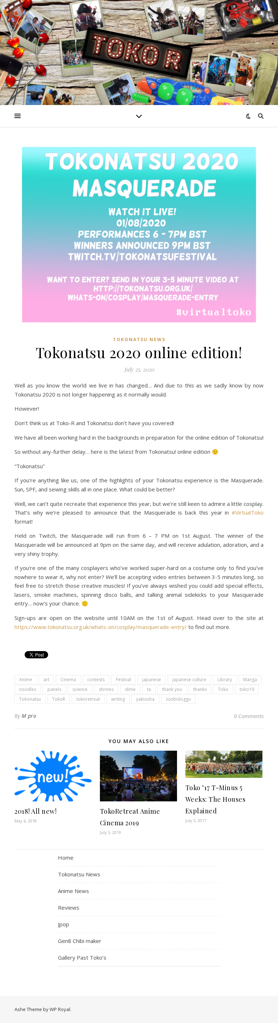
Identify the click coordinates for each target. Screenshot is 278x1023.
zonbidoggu (178, 699)
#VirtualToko (248, 512)
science (80, 689)
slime (130, 689)
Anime (25, 679)
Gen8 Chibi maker (79, 940)
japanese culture (189, 679)
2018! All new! (35, 811)
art (46, 679)
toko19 (247, 689)
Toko (223, 689)
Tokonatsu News (139, 339)
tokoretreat (88, 699)
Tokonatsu (30, 699)
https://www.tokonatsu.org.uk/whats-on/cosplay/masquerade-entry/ (100, 626)
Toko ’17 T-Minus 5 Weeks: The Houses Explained (215, 799)
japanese (151, 679)
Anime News (73, 890)
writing (118, 699)
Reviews (68, 907)
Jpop (63, 924)
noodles (27, 689)
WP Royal (60, 1009)
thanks (200, 689)
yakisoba (145, 699)
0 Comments (249, 716)
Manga (250, 679)
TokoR (58, 699)
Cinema (68, 679)
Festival (123, 679)
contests (96, 679)
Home (65, 857)
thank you (172, 689)
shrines (106, 689)
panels (54, 689)
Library (225, 679)
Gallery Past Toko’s (82, 957)
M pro (29, 715)
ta (149, 689)
